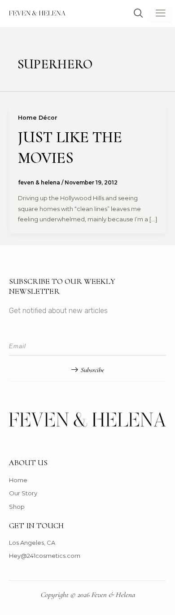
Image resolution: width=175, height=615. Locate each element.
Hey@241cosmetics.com (44, 555)
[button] (134, 14)
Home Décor (37, 117)
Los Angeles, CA (32, 542)
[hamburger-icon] (160, 14)
